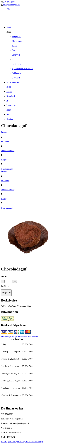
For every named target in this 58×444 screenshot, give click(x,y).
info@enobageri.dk (11, 5)
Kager (3, 160)
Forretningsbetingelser (10, 336)
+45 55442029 (9, 2)
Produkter (5, 141)
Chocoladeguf (7, 169)
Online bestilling (8, 150)
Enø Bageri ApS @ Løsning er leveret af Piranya (22, 441)
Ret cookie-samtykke (29, 336)
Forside (4, 132)
